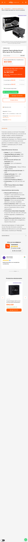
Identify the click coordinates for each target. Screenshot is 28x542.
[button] (25, 539)
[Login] (22, 2)
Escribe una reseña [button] (16, 250)
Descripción (4, 128)
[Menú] (2, 2)
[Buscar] (4, 2)
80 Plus (9, 119)
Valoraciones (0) (5, 235)
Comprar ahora (14, 100)
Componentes (12, 116)
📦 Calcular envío (7, 107)
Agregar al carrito (17, 95)
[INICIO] (2, 8)
